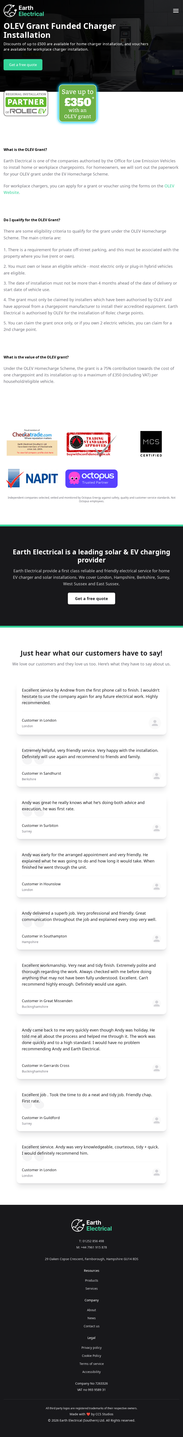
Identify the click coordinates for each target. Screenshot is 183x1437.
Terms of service (91, 1364)
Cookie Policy (91, 1355)
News (91, 1318)
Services (91, 1288)
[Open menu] (175, 10)
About (91, 1310)
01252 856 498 (93, 1241)
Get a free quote (23, 64)
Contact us (92, 1326)
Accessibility (91, 1372)
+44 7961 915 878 (94, 1247)
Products (91, 1280)
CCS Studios (104, 1414)
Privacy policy (91, 1347)
